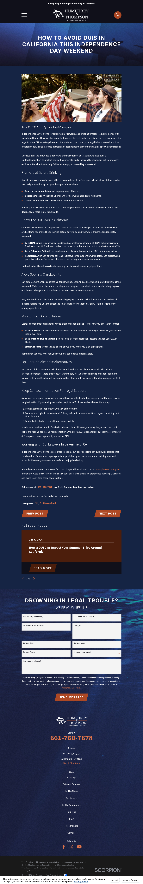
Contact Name (28, 643)
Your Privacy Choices (55, 875)
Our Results (71, 798)
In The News (71, 791)
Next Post (108, 513)
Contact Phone (29, 652)
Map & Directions (71, 763)
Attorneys (71, 777)
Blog (71, 818)
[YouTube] (79, 847)
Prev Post (35, 513)
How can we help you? (32, 661)
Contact (71, 832)
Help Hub (71, 811)
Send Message (71, 697)
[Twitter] (71, 847)
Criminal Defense (71, 784)
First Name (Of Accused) (33, 616)
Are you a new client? (82, 652)
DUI (36, 503)
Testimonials (71, 825)
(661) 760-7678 (44, 487)
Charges (77, 625)
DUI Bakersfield (48, 503)
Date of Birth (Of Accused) (34, 625)
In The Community (71, 805)
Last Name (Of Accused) (84, 616)
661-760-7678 (71, 737)
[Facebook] (63, 847)
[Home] (70, 15)
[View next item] (34, 578)
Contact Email (79, 643)
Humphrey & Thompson (108, 469)
